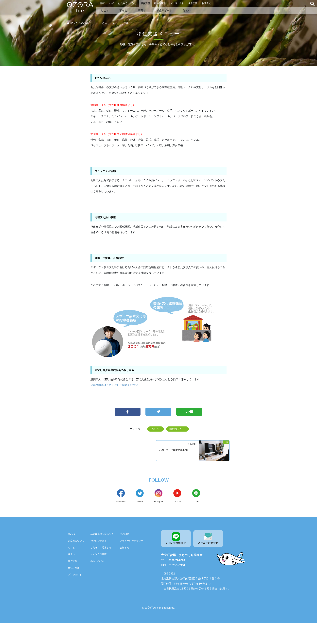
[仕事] (214, 450)
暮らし (123, 10)
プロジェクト (177, 3)
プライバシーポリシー (131, 540)
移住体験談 (160, 3)
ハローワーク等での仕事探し (174, 450)
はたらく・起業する (100, 547)
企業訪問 (192, 3)
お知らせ (124, 547)
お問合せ (206, 3)
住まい (187, 10)
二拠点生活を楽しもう (102, 533)
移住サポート (164, 10)
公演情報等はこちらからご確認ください (114, 385)
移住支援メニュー (177, 429)
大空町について (106, 3)
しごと (105, 10)
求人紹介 (124, 533)
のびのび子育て (98, 540)
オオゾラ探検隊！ (99, 554)
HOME (71, 533)
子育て (142, 10)
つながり (155, 429)
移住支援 (145, 3)
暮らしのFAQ (97, 561)
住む (134, 3)
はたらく (122, 3)
